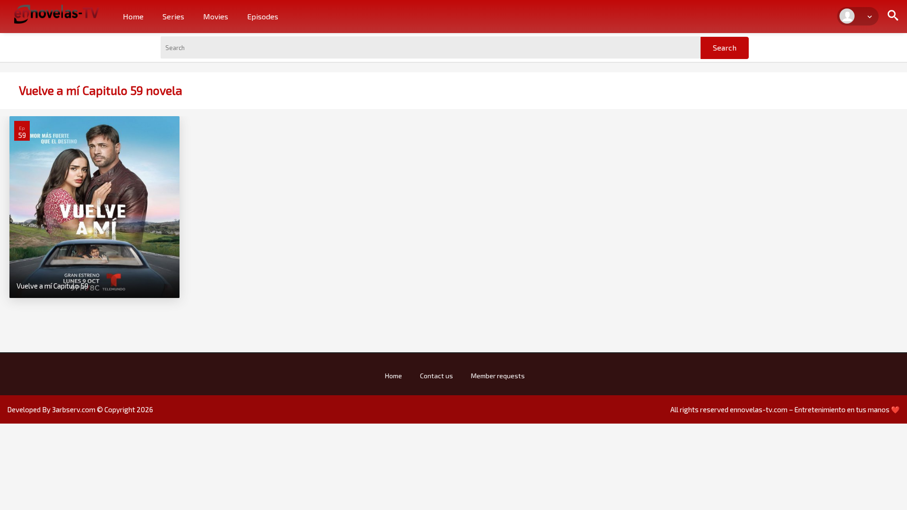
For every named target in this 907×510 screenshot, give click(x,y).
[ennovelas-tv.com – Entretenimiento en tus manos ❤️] (56, 13)
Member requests (498, 376)
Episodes (262, 16)
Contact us (436, 376)
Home (133, 16)
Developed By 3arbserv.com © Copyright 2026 (80, 409)
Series (173, 16)
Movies (215, 16)
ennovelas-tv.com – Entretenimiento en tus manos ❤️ (815, 409)
